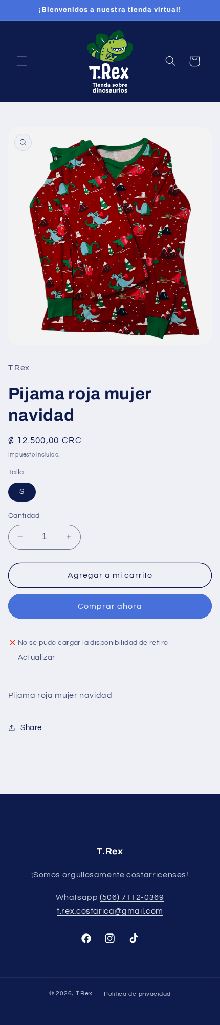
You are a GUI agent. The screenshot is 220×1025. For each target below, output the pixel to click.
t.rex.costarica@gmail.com (110, 911)
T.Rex (84, 994)
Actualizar (36, 658)
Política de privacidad (137, 994)
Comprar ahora (110, 606)
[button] (21, 61)
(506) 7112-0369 (132, 897)
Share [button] (31, 728)
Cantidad (23, 515)
